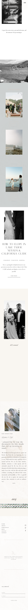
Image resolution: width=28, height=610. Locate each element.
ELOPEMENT (14, 163)
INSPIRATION (14, 260)
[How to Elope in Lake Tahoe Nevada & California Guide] (14, 225)
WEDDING (22, 260)
